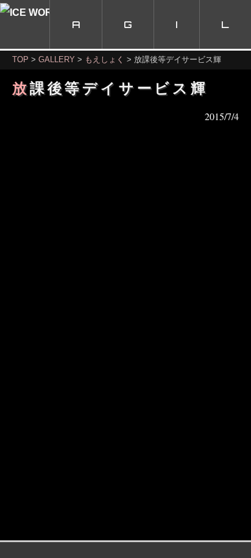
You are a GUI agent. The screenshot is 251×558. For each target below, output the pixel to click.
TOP (20, 59)
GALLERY (56, 59)
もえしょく (104, 59)
